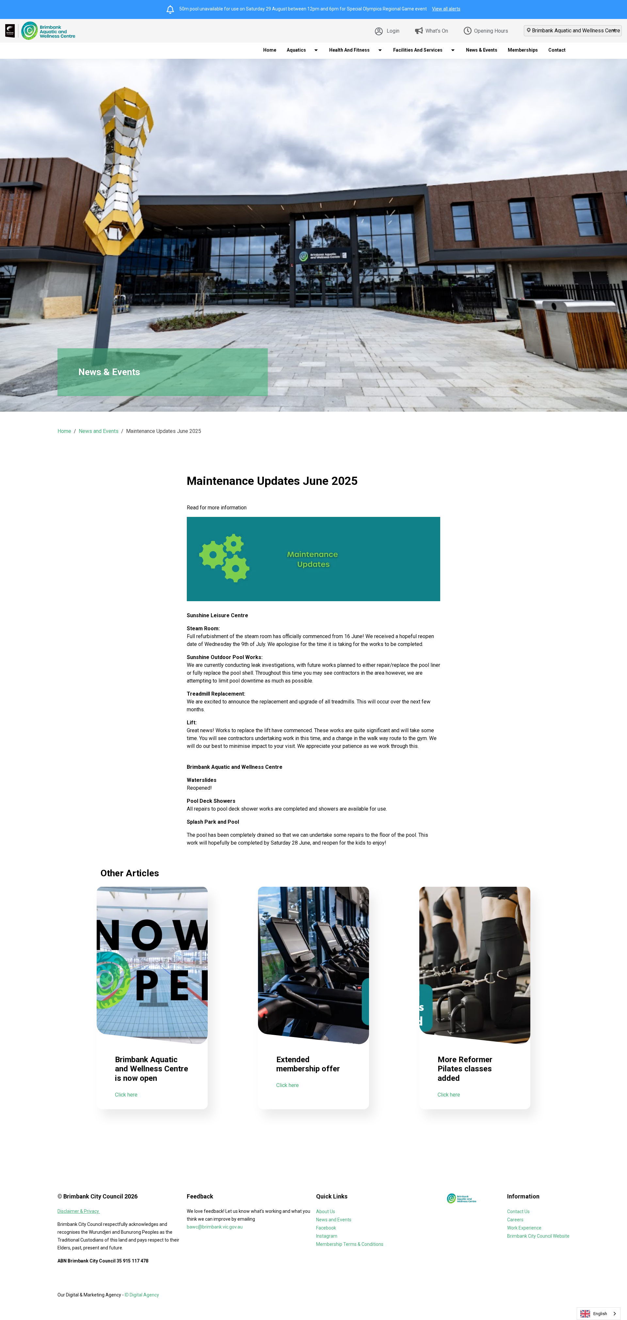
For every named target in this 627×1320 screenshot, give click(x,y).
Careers (515, 1219)
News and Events (99, 431)
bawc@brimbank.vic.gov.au (215, 1226)
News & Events (481, 50)
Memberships (523, 50)
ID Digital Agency (142, 1294)
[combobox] (598, 1313)
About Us (325, 1211)
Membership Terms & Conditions (349, 1244)
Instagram (326, 1236)
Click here (126, 1095)
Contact (557, 50)
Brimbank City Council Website (538, 1236)
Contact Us (518, 1211)
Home (269, 50)
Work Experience (524, 1227)
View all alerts (446, 8)
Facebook (326, 1227)
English (600, 1313)
